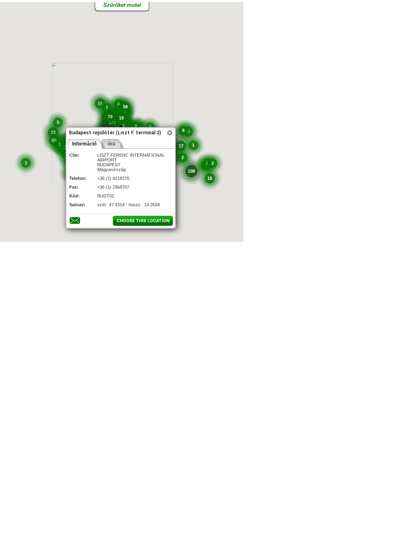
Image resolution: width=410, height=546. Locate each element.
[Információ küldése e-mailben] (75, 220)
